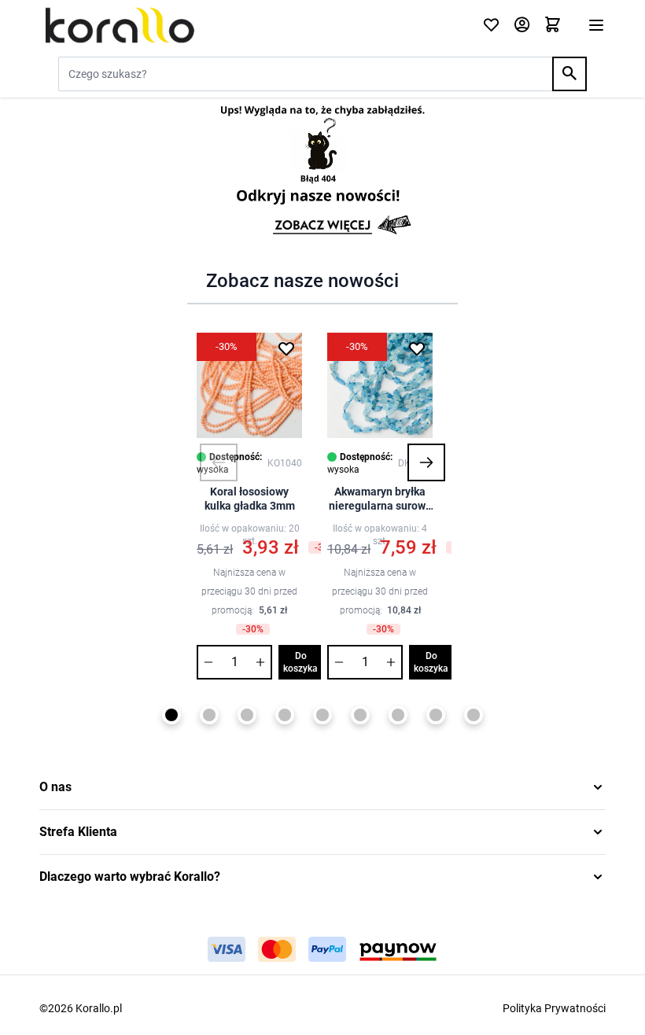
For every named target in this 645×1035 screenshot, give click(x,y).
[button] (219, 462)
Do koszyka (300, 662)
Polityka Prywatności (554, 1008)
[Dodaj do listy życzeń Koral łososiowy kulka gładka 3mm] (286, 348)
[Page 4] (284, 715)
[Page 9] (473, 715)
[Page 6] (360, 715)
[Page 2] (209, 715)
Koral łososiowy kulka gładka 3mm (250, 498)
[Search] (569, 74)
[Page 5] (322, 715)
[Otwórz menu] (596, 25)
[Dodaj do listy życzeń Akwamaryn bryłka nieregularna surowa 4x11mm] (416, 348)
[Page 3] (247, 715)
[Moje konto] (522, 25)
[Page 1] (171, 715)
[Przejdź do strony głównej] (251, 25)
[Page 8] (435, 715)
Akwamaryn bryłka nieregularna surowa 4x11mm (380, 499)
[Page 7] (398, 715)
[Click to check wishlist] (491, 25)
